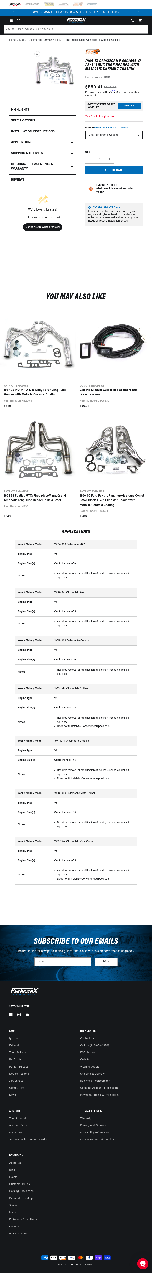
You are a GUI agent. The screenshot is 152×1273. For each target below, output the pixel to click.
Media (13, 1212)
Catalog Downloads (21, 1191)
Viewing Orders (90, 1067)
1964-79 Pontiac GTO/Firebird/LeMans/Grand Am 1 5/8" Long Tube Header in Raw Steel (35, 498)
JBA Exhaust (16, 1081)
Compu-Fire (16, 1088)
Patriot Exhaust (18, 1067)
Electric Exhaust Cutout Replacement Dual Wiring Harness (109, 392)
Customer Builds (19, 1184)
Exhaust (14, 1045)
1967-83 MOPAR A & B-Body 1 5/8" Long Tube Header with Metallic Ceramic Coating (35, 392)
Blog (12, 1170)
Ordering (85, 1059)
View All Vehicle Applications (99, 116)
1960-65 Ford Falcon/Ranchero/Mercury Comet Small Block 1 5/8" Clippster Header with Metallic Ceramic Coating (112, 500)
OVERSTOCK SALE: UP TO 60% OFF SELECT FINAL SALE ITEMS (76, 12)
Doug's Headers (19, 1074)
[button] (11, 21)
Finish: (106, 128)
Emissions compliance (23, 1219)
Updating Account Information (99, 1088)
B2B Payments (18, 1233)
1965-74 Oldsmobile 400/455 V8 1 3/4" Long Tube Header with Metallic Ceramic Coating (69, 40)
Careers (14, 1226)
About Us (15, 1163)
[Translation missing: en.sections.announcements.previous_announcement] (13, 12)
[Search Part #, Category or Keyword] (144, 29)
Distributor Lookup (21, 1198)
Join (106, 961)
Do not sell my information (97, 1139)
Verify (129, 105)
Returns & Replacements (95, 1081)
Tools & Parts (17, 1052)
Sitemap (14, 1205)
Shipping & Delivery (92, 1074)
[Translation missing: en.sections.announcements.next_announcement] (139, 12)
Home (12, 40)
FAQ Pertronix (89, 1052)
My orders (15, 1132)
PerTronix (15, 1059)
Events (13, 1177)
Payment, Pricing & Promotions (99, 1095)
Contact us (87, 1038)
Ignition (14, 1038)
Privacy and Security (93, 1125)
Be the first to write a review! (43, 227)
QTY (87, 152)
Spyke (13, 1095)
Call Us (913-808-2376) (94, 1045)
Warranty (85, 1118)
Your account (17, 1118)
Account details (19, 1125)
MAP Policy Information (95, 1132)
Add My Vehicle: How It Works (28, 1139)
